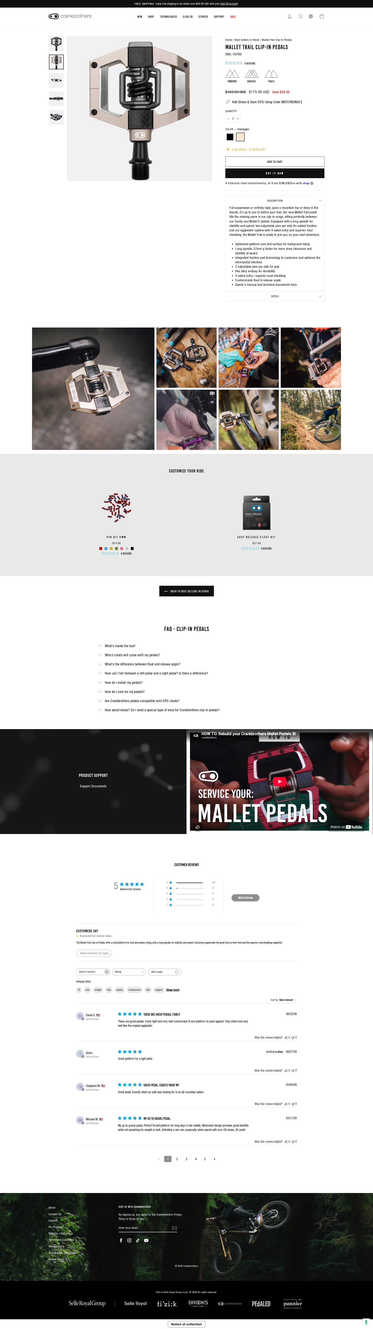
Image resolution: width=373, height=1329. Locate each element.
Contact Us (55, 1214)
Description (275, 200)
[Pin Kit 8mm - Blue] (106, 548)
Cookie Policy (56, 1259)
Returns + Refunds (60, 1233)
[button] (93, 389)
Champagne (240, 137)
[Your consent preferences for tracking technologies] (366, 1322)
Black (230, 137)
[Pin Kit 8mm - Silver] (127, 548)
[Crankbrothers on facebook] (121, 1240)
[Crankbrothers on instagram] (129, 1240)
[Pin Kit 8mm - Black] (132, 548)
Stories (203, 16)
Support (219, 16)
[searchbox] (89, 972)
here (294, 285)
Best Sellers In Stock (247, 39)
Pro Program (56, 1227)
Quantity (231, 111)
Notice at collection (186, 1324)
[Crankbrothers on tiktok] (137, 1240)
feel (148, 989)
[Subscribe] (174, 1228)
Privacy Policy (56, 1246)
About (52, 1207)
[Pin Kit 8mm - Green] (116, 548)
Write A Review (245, 897)
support (159, 989)
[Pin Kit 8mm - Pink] (122, 548)
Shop (151, 16)
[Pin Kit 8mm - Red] (101, 548)
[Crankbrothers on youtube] (146, 1240)
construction (134, 989)
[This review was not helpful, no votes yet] (293, 1037)
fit (79, 989)
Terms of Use (136, 1218)
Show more (172, 990)
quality (119, 989)
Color (237, 129)
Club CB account (228, 3)
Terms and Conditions (61, 1239)
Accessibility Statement (62, 1252)
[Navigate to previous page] (158, 1159)
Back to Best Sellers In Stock (189, 591)
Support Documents (93, 786)
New (139, 16)
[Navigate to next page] (214, 1159)
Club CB (188, 16)
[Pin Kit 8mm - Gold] (111, 548)
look (109, 989)
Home (228, 39)
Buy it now (275, 173)
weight (98, 989)
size (87, 989)
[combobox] (129, 972)
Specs (275, 296)
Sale (233, 16)
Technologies (168, 16)
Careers (53, 1220)
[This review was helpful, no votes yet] (286, 1037)
